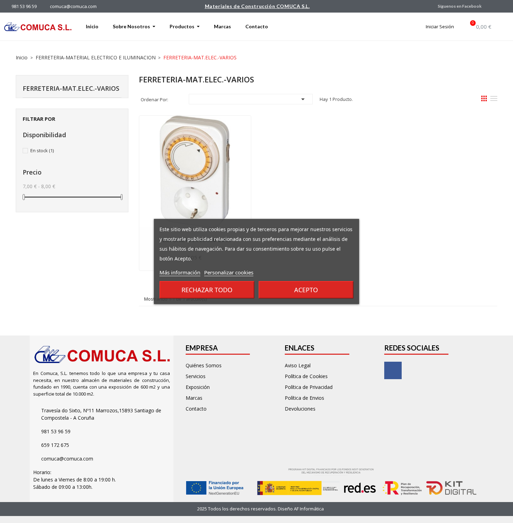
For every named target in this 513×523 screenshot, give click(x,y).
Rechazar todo (206, 290)
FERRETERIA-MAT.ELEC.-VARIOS (71, 88)
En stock (42, 150)
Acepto (306, 290)
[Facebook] (393, 370)
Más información (179, 272)
